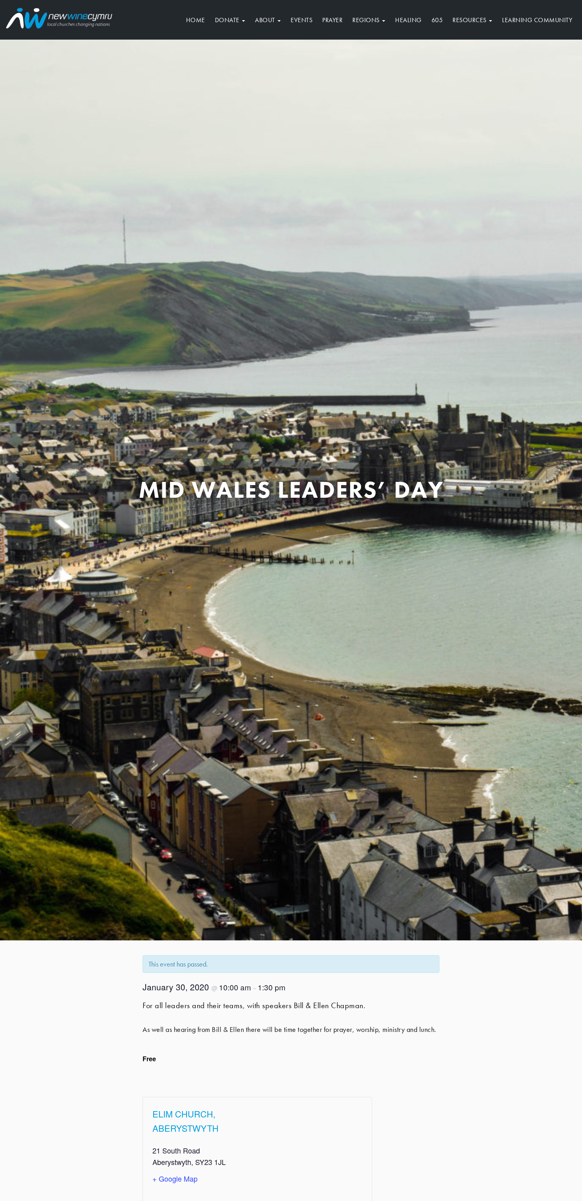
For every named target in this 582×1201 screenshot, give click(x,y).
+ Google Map (175, 1178)
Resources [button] (470, 20)
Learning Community (537, 20)
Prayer (332, 20)
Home (195, 20)
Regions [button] (366, 20)
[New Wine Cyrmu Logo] (59, 16)
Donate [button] (228, 20)
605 (437, 20)
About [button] (266, 20)
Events (301, 20)
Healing (408, 20)
